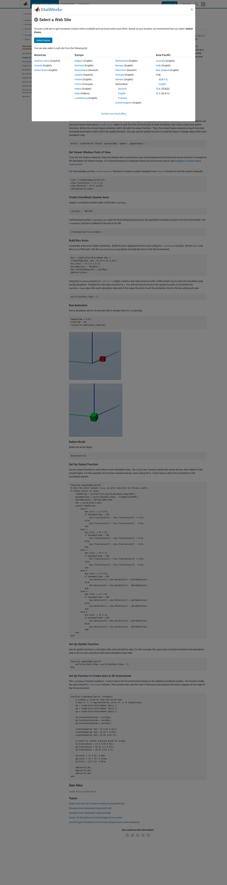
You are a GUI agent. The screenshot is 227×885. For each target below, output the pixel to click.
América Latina (42, 60)
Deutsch (122, 88)
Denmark (79, 65)
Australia (160, 60)
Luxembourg (81, 98)
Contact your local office (113, 113)
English (122, 93)
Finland (78, 79)
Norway (119, 65)
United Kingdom (123, 102)
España (78, 74)
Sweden (119, 79)
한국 (158, 93)
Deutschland (81, 70)
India (158, 65)
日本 (158, 88)
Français (122, 98)
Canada (38, 65)
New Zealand (162, 70)
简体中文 (163, 79)
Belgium (79, 60)
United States (41, 70)
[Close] (191, 9)
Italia (77, 93)
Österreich (120, 70)
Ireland (78, 88)
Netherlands (121, 60)
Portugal (119, 74)
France (78, 84)
